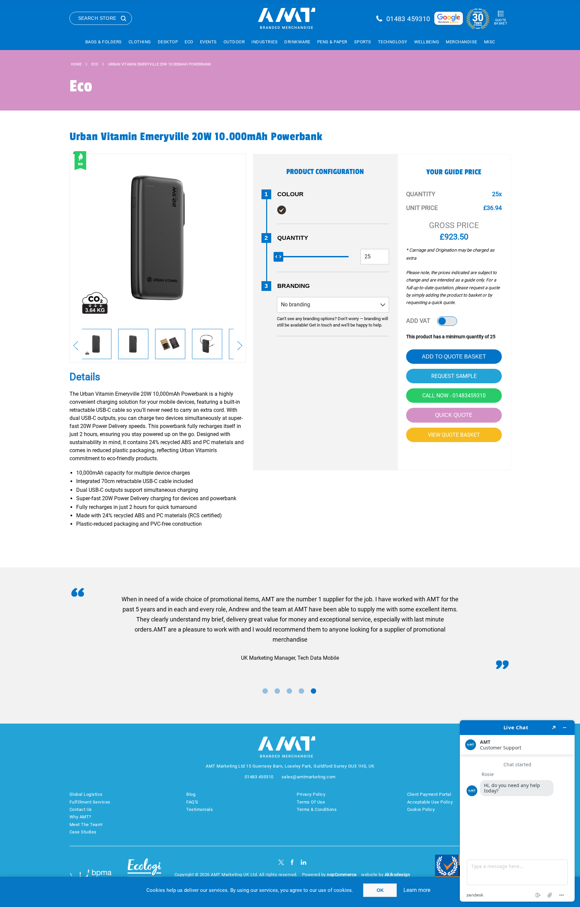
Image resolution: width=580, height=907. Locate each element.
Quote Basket (500, 21)
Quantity (292, 237)
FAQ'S (192, 802)
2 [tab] (277, 691)
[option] (96, 344)
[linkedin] (303, 862)
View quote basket (454, 435)
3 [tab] (289, 691)
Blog (190, 794)
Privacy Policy (311, 794)
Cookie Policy (421, 809)
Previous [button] (75, 345)
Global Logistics (86, 794)
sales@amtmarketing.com (309, 776)
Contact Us (80, 809)
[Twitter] (281, 862)
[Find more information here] (517, 811)
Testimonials (199, 809)
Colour (290, 194)
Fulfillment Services (89, 802)
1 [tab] (265, 691)
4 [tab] (301, 691)
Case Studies (83, 831)
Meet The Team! (86, 824)
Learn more (416, 890)
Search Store (97, 18)
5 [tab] (313, 691)
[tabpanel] (290, 628)
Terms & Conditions (317, 809)
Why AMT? (80, 816)
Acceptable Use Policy (430, 802)
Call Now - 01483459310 (454, 395)
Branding (293, 286)
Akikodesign (397, 874)
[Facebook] (292, 862)
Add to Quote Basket (454, 356)
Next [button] (240, 345)
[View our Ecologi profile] (144, 870)
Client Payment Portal (429, 794)
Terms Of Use (311, 802)
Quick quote (454, 415)
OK (380, 890)
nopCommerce (342, 874)
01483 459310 (408, 19)
